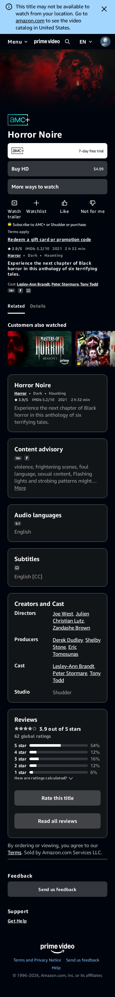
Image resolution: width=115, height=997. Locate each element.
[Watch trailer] (14, 202)
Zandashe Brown (71, 627)
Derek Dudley (68, 640)
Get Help (17, 920)
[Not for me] (92, 202)
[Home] (47, 41)
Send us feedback (82, 959)
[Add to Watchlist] (36, 202)
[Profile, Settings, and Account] (105, 41)
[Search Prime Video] (67, 41)
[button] (43, 778)
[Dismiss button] (104, 9)
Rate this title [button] (58, 798)
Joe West (63, 613)
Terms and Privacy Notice (37, 959)
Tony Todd (89, 284)
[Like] (64, 202)
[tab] (16, 306)
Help (56, 967)
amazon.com (30, 20)
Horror (14, 255)
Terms (14, 852)
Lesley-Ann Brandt (33, 284)
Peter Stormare (65, 284)
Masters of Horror (40, 349)
